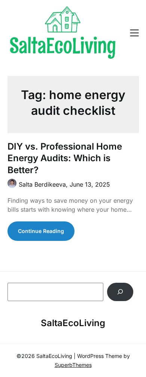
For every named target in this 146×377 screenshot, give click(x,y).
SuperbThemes (73, 365)
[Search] (120, 292)
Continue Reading (41, 231)
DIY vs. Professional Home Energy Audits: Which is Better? (64, 158)
